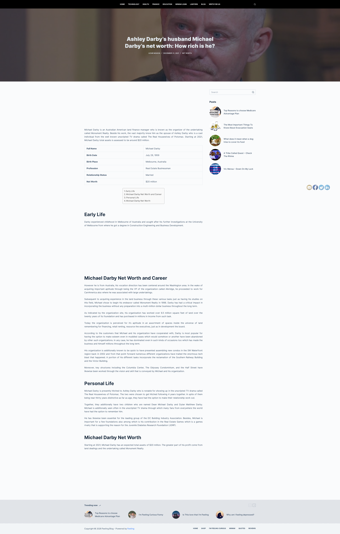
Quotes (242, 528)
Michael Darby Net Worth (138, 201)
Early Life (130, 191)
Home (122, 4)
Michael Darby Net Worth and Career (144, 194)
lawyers (194, 4)
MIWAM (232, 528)
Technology (133, 4)
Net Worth (187, 53)
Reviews (252, 528)
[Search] (255, 4)
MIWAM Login (181, 4)
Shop (203, 528)
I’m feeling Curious (217, 528)
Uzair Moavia (154, 53)
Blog (203, 4)
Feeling (130, 528)
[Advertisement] (143, 108)
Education (167, 4)
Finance (155, 4)
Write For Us (214, 4)
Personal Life (132, 197)
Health (146, 4)
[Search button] (253, 92)
